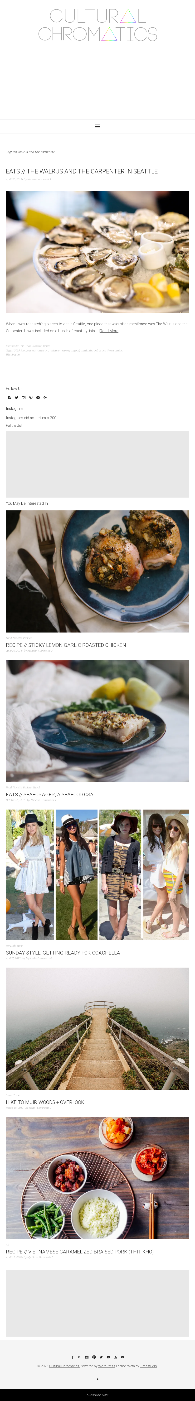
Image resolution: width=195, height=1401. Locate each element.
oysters (31, 350)
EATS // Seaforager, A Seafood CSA (49, 794)
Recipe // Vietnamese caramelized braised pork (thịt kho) (80, 1252)
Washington (13, 354)
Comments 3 (49, 800)
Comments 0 (45, 958)
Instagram (86, 1359)
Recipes (27, 638)
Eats (22, 346)
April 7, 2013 (13, 958)
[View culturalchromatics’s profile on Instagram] (23, 399)
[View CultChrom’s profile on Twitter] (16, 399)
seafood (75, 350)
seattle (84, 350)
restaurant (43, 350)
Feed (115, 1359)
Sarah (9, 1095)
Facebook (72, 1359)
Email (122, 1359)
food (23, 350)
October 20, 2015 (15, 800)
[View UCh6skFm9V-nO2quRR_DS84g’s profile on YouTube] (38, 399)
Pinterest (94, 1359)
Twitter (101, 1359)
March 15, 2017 (15, 1108)
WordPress (106, 1366)
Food (28, 346)
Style (19, 946)
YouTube (108, 1359)
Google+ (79, 1359)
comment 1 (44, 179)
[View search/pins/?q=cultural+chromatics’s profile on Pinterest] (30, 399)
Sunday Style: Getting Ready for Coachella (63, 953)
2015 (17, 350)
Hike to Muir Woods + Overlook (45, 1102)
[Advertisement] (98, 79)
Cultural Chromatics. (64, 1366)
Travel (46, 346)
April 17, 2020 (14, 1257)
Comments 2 (45, 650)
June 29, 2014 (14, 650)
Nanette (31, 179)
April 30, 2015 (14, 179)
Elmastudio (148, 1366)
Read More (109, 331)
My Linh (11, 946)
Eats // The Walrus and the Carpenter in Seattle (82, 171)
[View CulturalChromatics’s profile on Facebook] (9, 399)
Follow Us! (14, 425)
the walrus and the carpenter (105, 350)
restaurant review (59, 350)
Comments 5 (46, 1257)
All (7, 1245)
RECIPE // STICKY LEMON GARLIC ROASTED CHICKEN (66, 645)
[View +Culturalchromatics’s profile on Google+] (45, 399)
